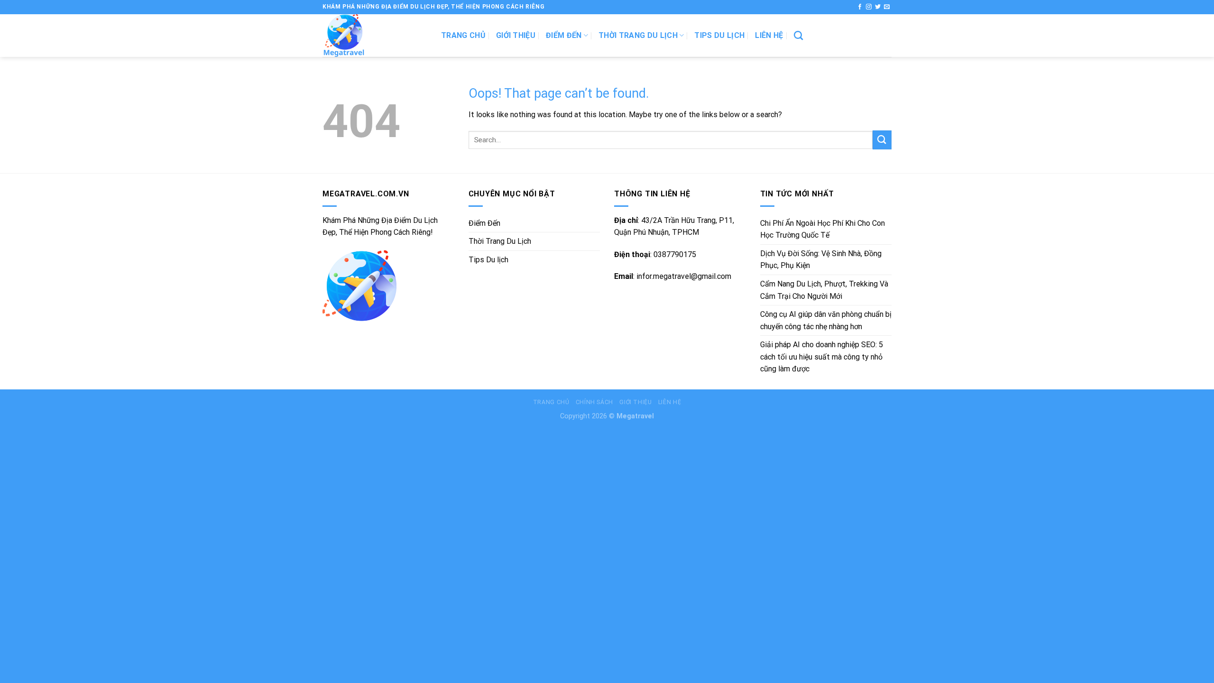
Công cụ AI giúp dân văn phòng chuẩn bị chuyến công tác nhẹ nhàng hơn (826, 320)
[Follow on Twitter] (878, 7)
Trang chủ (463, 35)
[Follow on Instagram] (869, 7)
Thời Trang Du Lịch (638, 35)
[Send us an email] (887, 7)
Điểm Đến (564, 35)
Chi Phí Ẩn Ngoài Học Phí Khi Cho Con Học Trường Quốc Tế (822, 229)
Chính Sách (594, 402)
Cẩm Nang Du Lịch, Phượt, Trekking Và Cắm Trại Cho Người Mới (824, 290)
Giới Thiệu (515, 35)
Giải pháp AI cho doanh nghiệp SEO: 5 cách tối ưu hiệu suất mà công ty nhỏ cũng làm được (821, 356)
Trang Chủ (551, 402)
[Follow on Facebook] (860, 7)
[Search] (798, 35)
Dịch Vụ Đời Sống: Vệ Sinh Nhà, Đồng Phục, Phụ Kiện (821, 259)
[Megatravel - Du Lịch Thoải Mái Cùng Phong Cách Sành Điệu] (374, 35)
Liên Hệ (769, 35)
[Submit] (882, 139)
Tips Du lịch (719, 35)
